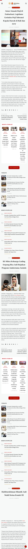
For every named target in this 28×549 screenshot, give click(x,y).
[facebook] (5, 110)
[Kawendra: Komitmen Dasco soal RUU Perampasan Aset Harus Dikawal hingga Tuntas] (3, 177)
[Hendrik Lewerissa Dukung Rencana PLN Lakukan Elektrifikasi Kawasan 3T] (5, 363)
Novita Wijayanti (17, 295)
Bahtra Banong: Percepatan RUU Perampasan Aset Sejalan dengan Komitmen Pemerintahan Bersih (16, 190)
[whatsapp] (15, 110)
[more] (17, 110)
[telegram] (11, 110)
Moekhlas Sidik (13, 76)
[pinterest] (9, 110)
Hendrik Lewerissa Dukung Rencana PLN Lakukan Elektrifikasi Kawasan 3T (5, 375)
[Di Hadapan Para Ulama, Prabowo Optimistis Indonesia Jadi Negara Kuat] (3, 204)
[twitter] (7, 110)
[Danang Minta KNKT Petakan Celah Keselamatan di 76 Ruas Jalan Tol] (3, 197)
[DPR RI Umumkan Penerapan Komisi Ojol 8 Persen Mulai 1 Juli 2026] (5, 129)
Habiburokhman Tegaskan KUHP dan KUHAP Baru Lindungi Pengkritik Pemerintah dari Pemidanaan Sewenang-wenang (14, 379)
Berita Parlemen (16, 7)
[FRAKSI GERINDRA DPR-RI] (14, 3)
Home (9, 7)
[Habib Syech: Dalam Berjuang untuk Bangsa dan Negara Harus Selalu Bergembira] (14, 129)
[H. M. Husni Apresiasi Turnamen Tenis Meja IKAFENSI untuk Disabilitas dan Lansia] (3, 184)
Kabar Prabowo (8, 248)
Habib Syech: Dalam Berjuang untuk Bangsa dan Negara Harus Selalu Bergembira (14, 141)
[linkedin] (13, 110)
